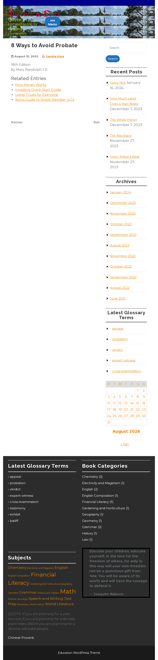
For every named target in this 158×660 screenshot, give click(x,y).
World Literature (59, 604)
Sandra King (55, 56)
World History (37, 604)
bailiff (14, 521)
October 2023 (121, 224)
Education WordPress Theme (79, 653)
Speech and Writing (45, 598)
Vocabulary (23, 604)
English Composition (98, 496)
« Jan (125, 444)
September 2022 (123, 277)
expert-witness (123, 360)
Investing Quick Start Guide (38, 90)
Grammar (89, 527)
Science (12, 599)
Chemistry (90, 477)
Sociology (22, 599)
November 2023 (123, 213)
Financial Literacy (95, 502)
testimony (18, 508)
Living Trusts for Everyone (36, 95)
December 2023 (123, 203)
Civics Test (117, 83)
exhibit (15, 514)
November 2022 (123, 256)
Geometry (90, 521)
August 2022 (119, 288)
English (87, 489)
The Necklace (121, 136)
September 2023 (123, 235)
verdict (117, 350)
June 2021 (117, 298)
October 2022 (121, 266)
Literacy (55, 593)
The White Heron (123, 120)
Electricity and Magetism (101, 483)
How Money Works (30, 85)
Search (113, 59)
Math (68, 591)
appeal (117, 329)
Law (85, 539)
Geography (90, 514)
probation (120, 339)
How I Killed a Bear (125, 157)
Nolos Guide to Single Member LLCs (44, 100)
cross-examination (126, 371)
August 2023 (119, 245)
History (87, 533)
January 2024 (120, 192)
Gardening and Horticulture (103, 508)
